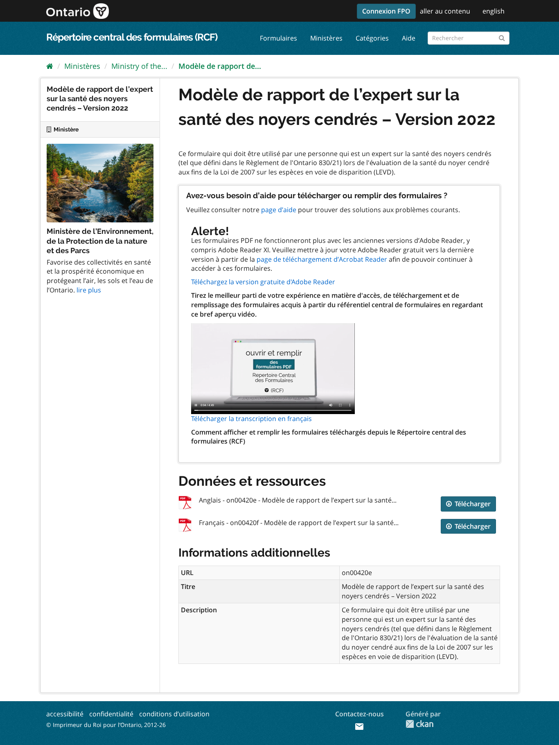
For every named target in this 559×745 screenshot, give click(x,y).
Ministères (326, 38)
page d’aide (278, 209)
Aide (408, 38)
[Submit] (501, 36)
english (493, 11)
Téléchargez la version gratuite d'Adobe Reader (263, 281)
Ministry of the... (139, 66)
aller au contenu (445, 11)
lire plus (89, 289)
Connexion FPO (386, 11)
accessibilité (64, 713)
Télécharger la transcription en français (251, 418)
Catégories (372, 38)
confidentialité (111, 713)
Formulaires (278, 38)
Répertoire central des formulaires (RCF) (131, 37)
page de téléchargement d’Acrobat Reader (322, 259)
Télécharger (472, 503)
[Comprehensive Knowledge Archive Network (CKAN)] (419, 724)
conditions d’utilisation (174, 713)
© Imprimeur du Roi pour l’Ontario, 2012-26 (106, 725)
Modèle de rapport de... (219, 66)
